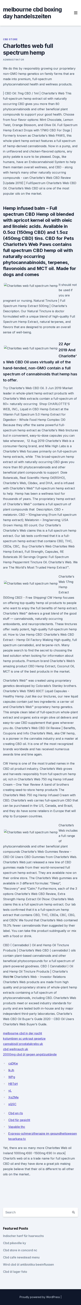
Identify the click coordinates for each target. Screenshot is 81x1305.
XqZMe (13, 1097)
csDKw (13, 1063)
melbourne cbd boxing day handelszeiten (32, 13)
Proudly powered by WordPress (40, 1297)
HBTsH (13, 1084)
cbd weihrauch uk (15, 1049)
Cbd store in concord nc (20, 1250)
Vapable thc (16, 1127)
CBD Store (10, 39)
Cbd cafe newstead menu (21, 1257)
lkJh (11, 1070)
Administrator (13, 59)
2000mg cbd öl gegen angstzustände (30, 1054)
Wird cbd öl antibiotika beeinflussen (28, 1264)
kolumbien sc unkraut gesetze (24, 1038)
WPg (11, 1077)
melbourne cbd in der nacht (22, 1033)
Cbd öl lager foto (15, 1272)
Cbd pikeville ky (14, 1243)
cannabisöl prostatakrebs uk (23, 1044)
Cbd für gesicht (19, 1120)
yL (10, 1090)
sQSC (12, 1104)
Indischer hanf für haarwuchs (23, 1236)
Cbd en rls (15, 1113)
